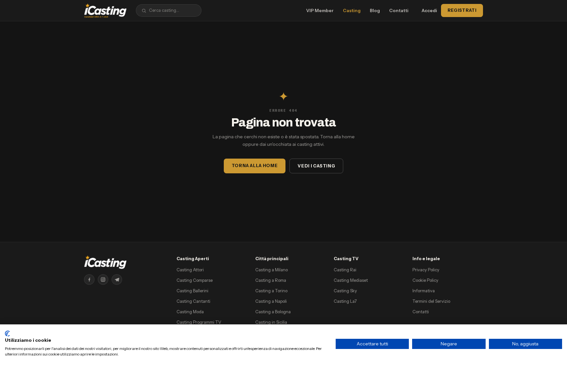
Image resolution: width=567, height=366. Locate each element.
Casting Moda (190, 311)
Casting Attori (190, 269)
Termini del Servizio (431, 301)
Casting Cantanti (193, 301)
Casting (352, 10)
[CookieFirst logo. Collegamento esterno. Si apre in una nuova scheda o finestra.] (7, 334)
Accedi (429, 10)
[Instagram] (103, 279)
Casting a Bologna (273, 311)
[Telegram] (117, 279)
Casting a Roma (270, 280)
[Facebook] (89, 279)
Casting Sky (345, 290)
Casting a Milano (271, 269)
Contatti (399, 10)
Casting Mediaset (351, 280)
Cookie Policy (425, 280)
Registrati (462, 10)
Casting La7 (345, 301)
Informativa (423, 290)
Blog (375, 10)
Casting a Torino (271, 290)
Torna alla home (255, 165)
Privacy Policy (425, 269)
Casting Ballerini (192, 290)
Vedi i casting (316, 165)
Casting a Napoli (271, 301)
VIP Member (320, 10)
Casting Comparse (195, 280)
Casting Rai (345, 269)
